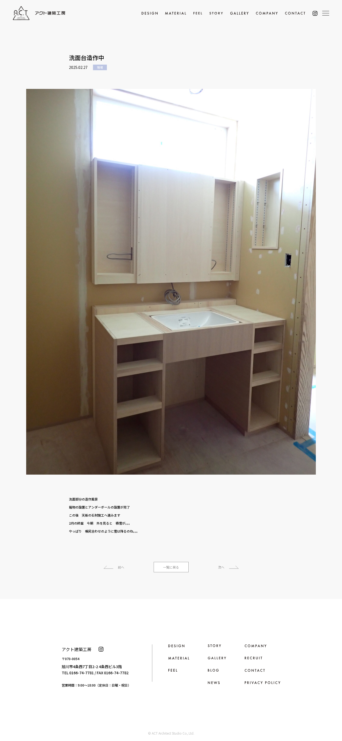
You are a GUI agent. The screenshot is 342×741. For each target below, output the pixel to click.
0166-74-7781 (81, 672)
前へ (121, 567)
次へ (221, 567)
